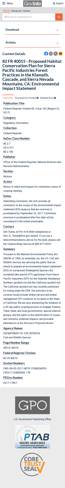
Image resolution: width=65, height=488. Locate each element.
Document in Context (26, 98)
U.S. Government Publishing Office (32, 419)
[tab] (6, 10)
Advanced (16, 11)
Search (59, 3)
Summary (8, 98)
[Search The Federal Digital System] (59, 17)
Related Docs (47, 98)
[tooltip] (37, 98)
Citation (26, 11)
